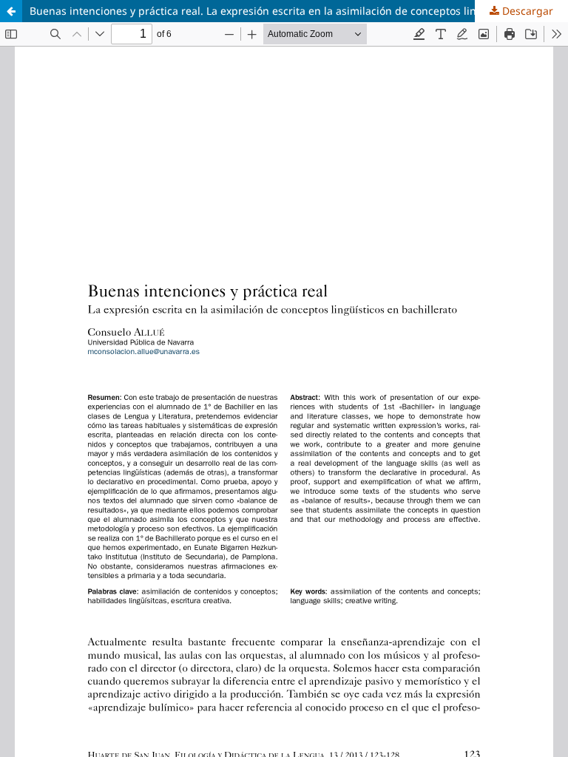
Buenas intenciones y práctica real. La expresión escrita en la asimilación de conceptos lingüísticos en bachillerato (299, 11)
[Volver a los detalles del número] (11, 11)
